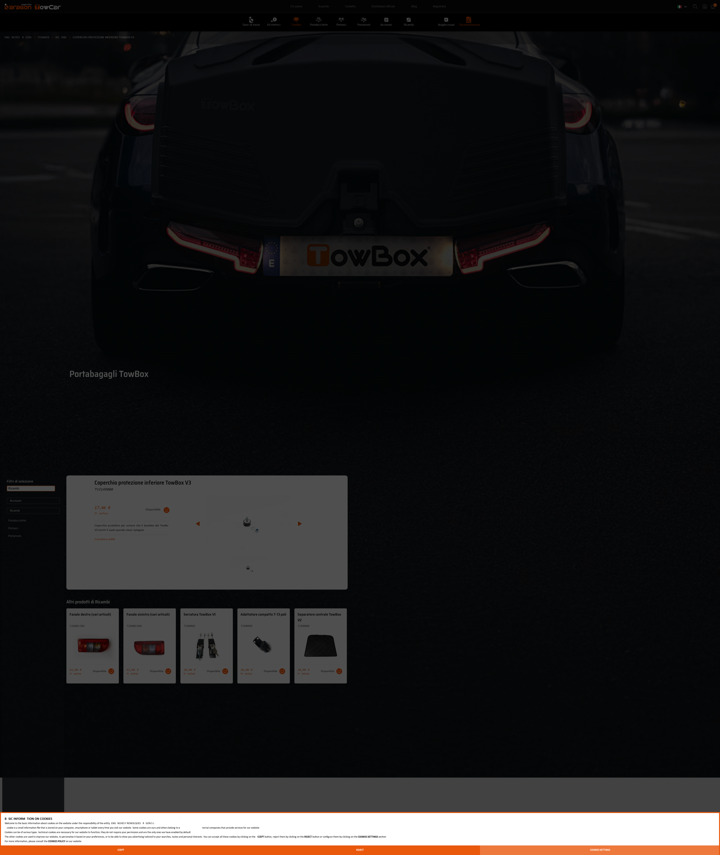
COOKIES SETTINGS (600, 850)
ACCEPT (120, 850)
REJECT (360, 850)
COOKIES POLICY (56, 841)
